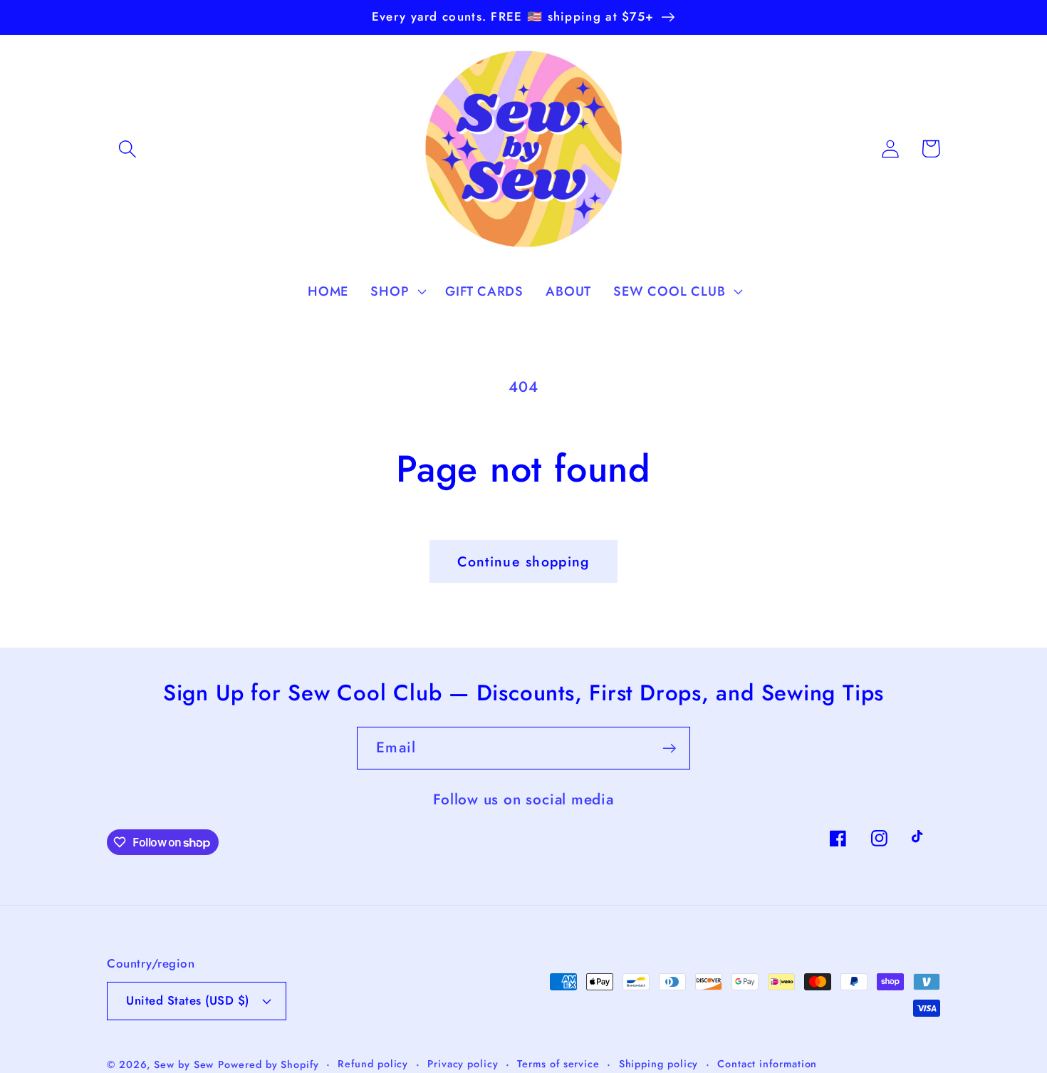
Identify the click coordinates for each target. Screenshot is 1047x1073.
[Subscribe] (669, 748)
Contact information (767, 1064)
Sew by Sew (184, 1064)
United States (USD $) (187, 1000)
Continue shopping (523, 561)
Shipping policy (659, 1064)
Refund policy (373, 1064)
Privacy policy (463, 1064)
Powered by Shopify (268, 1064)
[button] (127, 148)
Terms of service (558, 1064)
